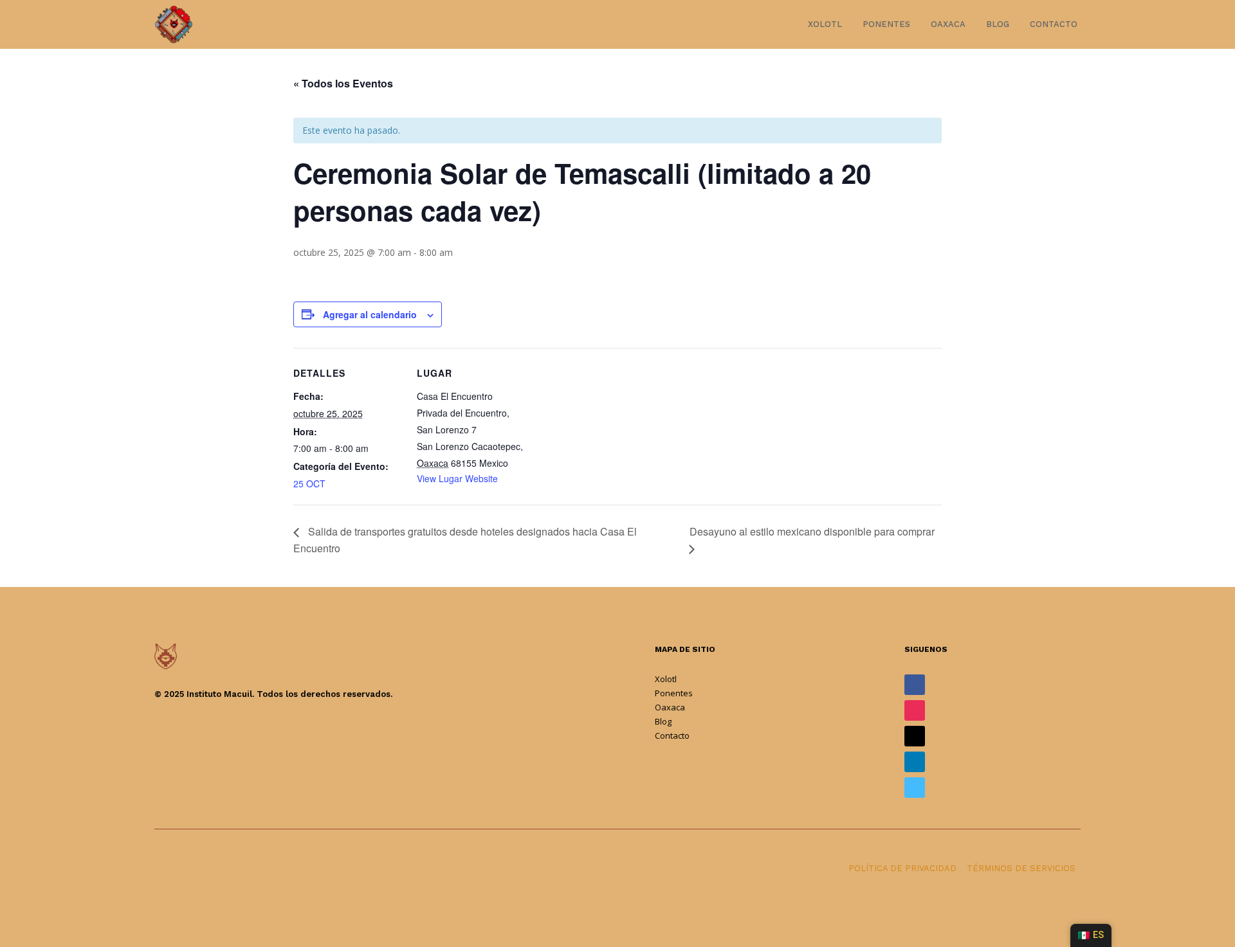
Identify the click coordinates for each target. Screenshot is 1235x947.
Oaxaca (948, 24)
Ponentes (886, 24)
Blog (997, 24)
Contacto (1053, 24)
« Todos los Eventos (343, 83)
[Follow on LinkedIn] (914, 762)
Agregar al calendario (370, 314)
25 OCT (309, 483)
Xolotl (825, 24)
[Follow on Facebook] (914, 684)
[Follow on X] (914, 736)
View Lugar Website (457, 478)
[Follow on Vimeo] (914, 787)
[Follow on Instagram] (914, 710)
